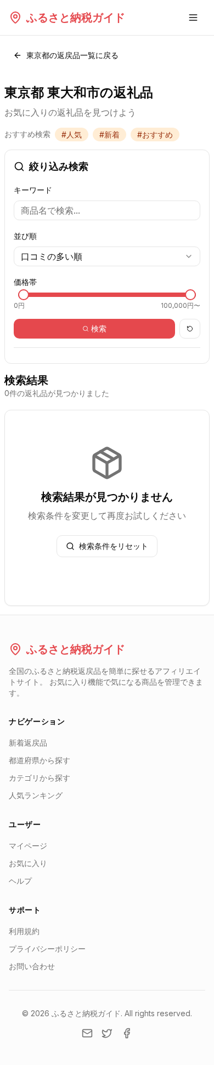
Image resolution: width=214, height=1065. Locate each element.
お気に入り (28, 863)
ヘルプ (20, 880)
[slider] (23, 294)
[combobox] (107, 256)
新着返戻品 (28, 742)
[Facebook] (126, 1033)
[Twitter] (107, 1033)
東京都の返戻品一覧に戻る (72, 55)
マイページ (28, 845)
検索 (98, 328)
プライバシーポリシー (47, 948)
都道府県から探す (39, 760)
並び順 (25, 236)
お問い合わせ (32, 966)
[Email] (87, 1033)
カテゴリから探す (39, 777)
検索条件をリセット (113, 546)
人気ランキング (36, 795)
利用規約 (24, 931)
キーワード (33, 189)
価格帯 (25, 282)
